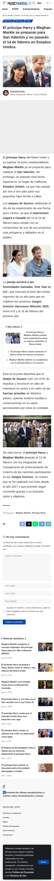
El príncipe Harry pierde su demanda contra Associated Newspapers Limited (15, 768)
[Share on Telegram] (42, 524)
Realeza (19, 21)
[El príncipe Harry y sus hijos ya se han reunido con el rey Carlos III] (45, 702)
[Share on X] (29, 524)
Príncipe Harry (39, 513)
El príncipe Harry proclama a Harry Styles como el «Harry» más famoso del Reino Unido (18, 667)
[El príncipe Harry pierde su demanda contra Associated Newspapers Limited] (45, 768)
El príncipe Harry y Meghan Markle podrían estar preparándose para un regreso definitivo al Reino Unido (35, 338)
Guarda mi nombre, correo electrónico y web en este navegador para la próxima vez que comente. (28, 611)
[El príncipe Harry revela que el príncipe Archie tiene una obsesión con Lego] (45, 716)
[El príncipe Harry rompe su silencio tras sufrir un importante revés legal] (45, 733)
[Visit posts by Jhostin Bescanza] (6, 93)
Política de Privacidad (23, 872)
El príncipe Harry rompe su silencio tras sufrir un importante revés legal (17, 733)
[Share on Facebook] (22, 524)
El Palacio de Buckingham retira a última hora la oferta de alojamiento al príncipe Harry (18, 750)
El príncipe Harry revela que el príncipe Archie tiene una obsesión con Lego (16, 716)
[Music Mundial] (20, 3)
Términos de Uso (18, 875)
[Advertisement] (27, 127)
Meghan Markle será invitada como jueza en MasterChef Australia (15, 685)
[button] (43, 862)
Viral (28, 21)
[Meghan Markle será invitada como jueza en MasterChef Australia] (45, 684)
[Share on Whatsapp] (35, 524)
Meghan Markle (23, 513)
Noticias (8, 21)
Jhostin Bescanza (17, 91)
